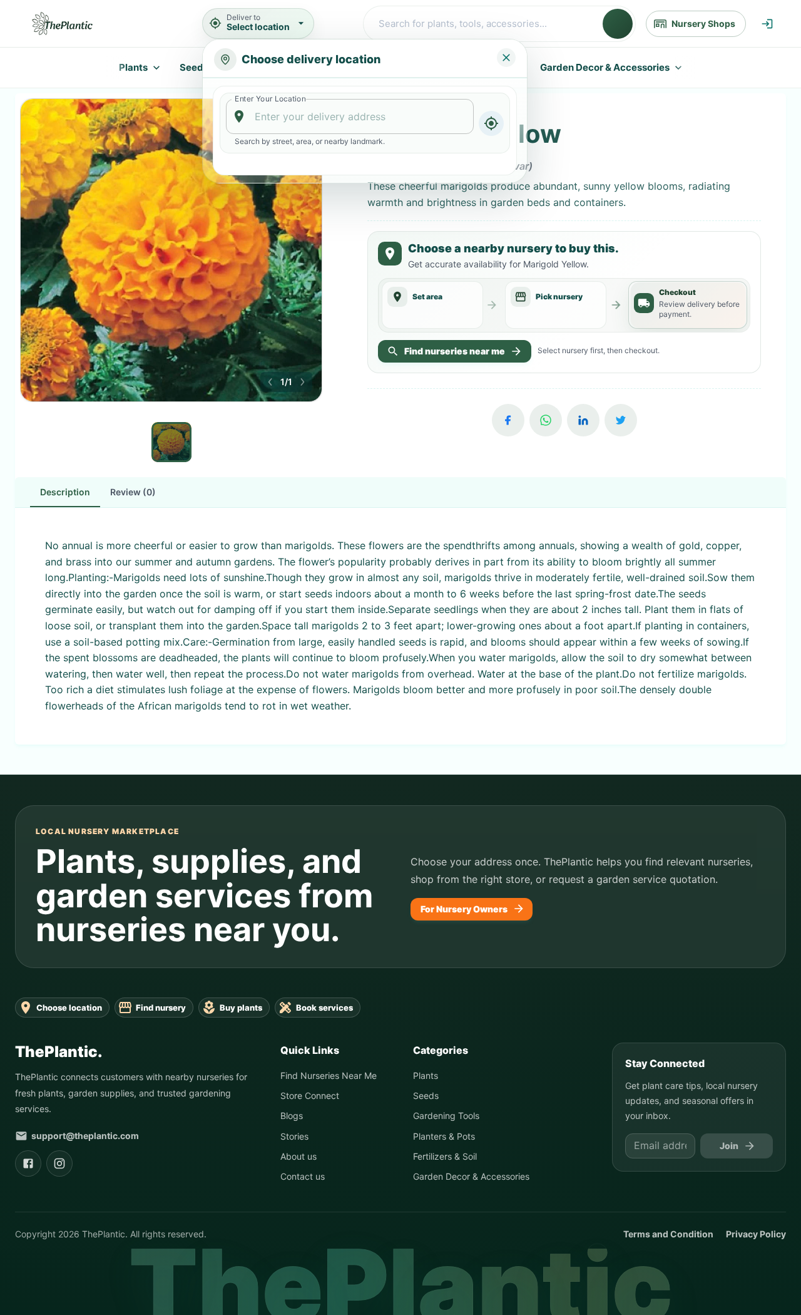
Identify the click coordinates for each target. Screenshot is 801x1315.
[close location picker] (506, 57)
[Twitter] (621, 426)
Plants (133, 67)
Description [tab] (65, 497)
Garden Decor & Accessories (605, 67)
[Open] (468, 117)
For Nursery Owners (464, 913)
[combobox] (350, 116)
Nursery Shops (703, 23)
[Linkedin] (583, 426)
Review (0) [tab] (133, 497)
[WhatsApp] (545, 426)
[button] (270, 382)
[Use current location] (491, 123)
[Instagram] (59, 1168)
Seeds (194, 67)
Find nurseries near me (454, 356)
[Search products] (618, 24)
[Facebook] (508, 426)
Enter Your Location (270, 98)
